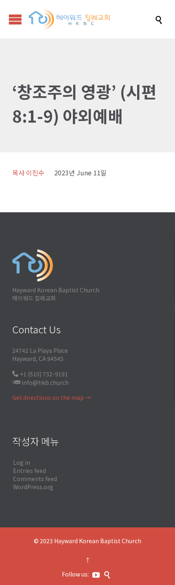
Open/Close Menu (15, 19)
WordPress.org (33, 487)
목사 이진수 (28, 172)
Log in (21, 462)
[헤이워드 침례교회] (91, 19)
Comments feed (35, 479)
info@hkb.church (45, 382)
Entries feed (29, 470)
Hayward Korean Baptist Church (97, 541)
